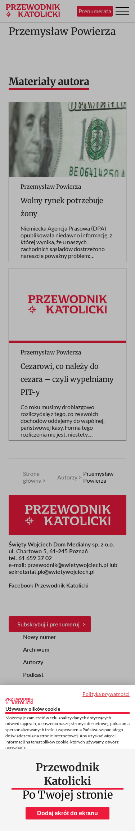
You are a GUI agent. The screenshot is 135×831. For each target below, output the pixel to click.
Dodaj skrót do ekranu (67, 813)
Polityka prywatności (106, 694)
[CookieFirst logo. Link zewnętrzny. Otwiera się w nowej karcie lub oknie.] (19, 701)
